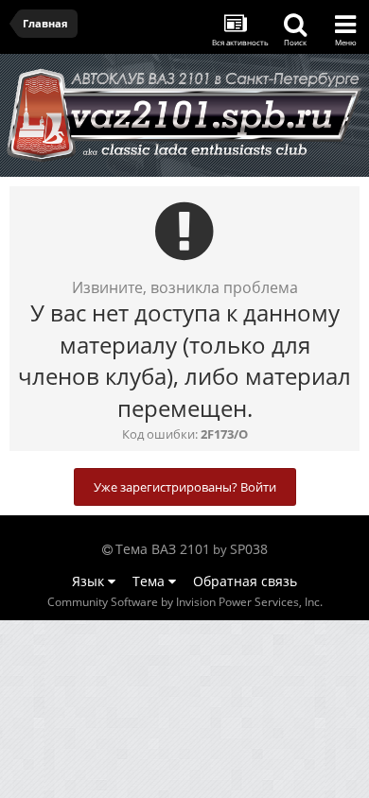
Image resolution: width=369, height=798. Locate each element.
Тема (150, 581)
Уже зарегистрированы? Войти (185, 486)
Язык (90, 581)
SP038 (249, 549)
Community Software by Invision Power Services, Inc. (185, 602)
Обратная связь (245, 581)
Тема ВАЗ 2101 (162, 549)
